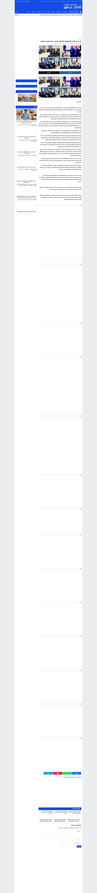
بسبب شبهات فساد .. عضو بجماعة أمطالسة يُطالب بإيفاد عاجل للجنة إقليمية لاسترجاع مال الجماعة (26, 196)
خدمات (41, 1)
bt (80, 43)
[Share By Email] (57, 773)
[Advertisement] (48, 26)
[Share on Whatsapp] (67, 773)
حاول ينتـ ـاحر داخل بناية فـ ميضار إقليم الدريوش (26, 167)
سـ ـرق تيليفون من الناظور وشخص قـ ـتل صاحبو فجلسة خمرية (26, 181)
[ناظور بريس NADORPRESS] (72, 6)
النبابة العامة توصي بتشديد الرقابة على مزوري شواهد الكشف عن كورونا (59, 821)
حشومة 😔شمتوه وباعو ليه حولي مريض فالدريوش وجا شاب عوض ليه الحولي (26, 122)
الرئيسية (80, 1)
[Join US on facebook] (16, 15)
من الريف (73, 1)
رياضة (59, 1)
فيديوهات (49, 1)
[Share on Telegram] (48, 773)
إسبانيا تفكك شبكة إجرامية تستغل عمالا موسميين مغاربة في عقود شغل (46, 821)
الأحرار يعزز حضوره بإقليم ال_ (71, 15)
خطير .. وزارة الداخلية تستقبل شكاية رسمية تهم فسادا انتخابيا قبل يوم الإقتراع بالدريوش (73, 822)
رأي (52, 1)
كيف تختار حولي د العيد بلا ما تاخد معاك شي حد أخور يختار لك (26, 137)
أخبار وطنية (68, 1)
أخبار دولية (63, 1)
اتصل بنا (44, 1)
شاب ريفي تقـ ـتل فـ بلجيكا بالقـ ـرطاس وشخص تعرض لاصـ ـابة (26, 152)
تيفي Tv (55, 1)
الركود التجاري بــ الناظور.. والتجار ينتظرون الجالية (26, 211)
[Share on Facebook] (76, 773)
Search (16, 12)
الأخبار (77, 1)
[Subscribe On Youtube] (18, 15)
